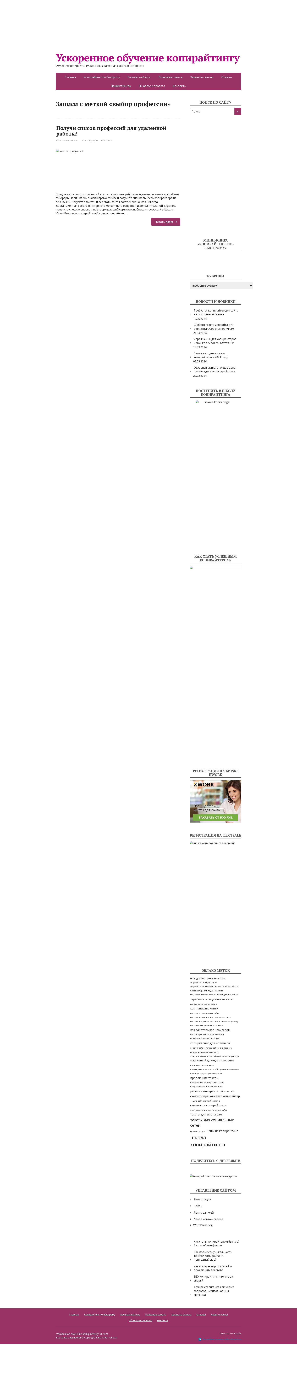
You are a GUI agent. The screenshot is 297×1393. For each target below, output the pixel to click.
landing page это (197, 978)
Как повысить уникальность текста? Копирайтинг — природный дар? (213, 1256)
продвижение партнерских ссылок (206, 1082)
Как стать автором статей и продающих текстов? (213, 1268)
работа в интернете (204, 1091)
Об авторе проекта (152, 86)
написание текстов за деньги (204, 1052)
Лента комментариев (208, 1219)
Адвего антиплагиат (216, 978)
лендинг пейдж (197, 1048)
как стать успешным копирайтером (207, 1034)
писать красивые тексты (202, 1065)
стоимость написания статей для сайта (208, 1110)
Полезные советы (170, 77)
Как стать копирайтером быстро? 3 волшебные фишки (216, 1243)
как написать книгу (204, 1008)
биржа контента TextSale (226, 986)
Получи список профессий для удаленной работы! (111, 131)
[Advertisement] (103, 24)
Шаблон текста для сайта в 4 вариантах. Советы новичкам (214, 326)
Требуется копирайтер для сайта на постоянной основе (216, 312)
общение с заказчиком (201, 1056)
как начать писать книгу (201, 1017)
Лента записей (204, 1212)
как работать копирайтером (210, 1030)
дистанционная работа (228, 995)
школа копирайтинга (207, 1141)
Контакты (179, 86)
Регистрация (202, 1199)
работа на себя (227, 1091)
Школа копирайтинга (67, 140)
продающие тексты (204, 1078)
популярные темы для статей (204, 1069)
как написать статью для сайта (204, 1013)
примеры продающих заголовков (206, 1073)
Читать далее (164, 222)
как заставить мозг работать (203, 1004)
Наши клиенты (121, 86)
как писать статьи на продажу (224, 1021)
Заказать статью (201, 77)
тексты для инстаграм (206, 1114)
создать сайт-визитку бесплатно (205, 1101)
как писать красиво (199, 1021)
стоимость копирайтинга (208, 1105)
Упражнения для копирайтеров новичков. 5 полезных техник (215, 341)
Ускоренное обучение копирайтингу (147, 57)
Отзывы (226, 77)
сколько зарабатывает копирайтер (215, 1096)
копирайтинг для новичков (210, 1043)
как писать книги (223, 1017)
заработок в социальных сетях (212, 999)
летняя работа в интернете (219, 1048)
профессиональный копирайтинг (206, 1086)
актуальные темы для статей (203, 982)
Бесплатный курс (139, 77)
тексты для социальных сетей (212, 1122)
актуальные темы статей (201, 986)
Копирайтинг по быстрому (102, 77)
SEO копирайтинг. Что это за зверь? (213, 1278)
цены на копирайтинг (222, 1131)
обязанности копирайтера (226, 1056)
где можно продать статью (202, 995)
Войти (198, 1206)
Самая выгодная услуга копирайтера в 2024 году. (211, 355)
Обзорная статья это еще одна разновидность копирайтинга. (214, 369)
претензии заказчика (229, 1069)
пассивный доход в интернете (212, 1060)
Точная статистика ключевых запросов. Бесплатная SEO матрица (214, 1291)
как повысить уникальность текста (206, 1025)
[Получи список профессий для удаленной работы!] (118, 148)
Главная (70, 77)
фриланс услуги (197, 1131)
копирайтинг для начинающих (204, 1038)
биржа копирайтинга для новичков (206, 991)
